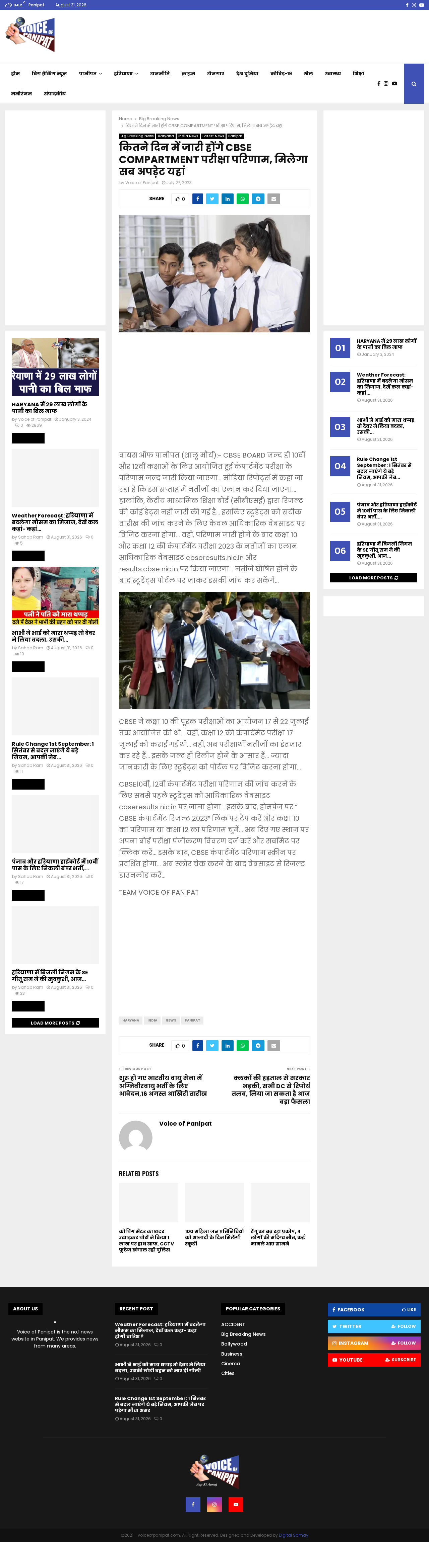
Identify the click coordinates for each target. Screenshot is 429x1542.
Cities (228, 1373)
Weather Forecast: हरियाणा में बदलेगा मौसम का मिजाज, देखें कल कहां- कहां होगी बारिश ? (160, 1330)
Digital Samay (293, 1535)
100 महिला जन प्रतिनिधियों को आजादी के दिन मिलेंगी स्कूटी (214, 1237)
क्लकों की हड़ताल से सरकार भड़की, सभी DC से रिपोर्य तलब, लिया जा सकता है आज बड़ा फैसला (271, 1090)
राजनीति (160, 73)
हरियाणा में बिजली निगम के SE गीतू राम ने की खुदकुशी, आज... (50, 976)
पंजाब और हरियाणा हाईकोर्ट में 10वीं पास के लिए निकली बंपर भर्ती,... (55, 865)
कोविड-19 (281, 73)
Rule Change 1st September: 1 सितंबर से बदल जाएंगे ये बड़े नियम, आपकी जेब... (53, 750)
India (152, 1020)
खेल (308, 73)
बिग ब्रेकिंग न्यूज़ (49, 73)
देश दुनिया (247, 73)
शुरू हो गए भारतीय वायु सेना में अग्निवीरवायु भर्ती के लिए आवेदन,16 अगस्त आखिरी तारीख (163, 1086)
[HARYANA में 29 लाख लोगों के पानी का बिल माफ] (55, 367)
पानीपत (88, 73)
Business (231, 1354)
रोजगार (215, 73)
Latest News (213, 136)
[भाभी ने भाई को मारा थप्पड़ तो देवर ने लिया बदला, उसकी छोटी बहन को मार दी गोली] (55, 596)
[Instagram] (388, 84)
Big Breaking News (137, 136)
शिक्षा (358, 73)
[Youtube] (396, 84)
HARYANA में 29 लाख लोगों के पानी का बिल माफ (49, 408)
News (171, 1020)
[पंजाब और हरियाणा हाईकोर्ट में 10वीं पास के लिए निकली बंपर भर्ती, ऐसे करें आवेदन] (55, 824)
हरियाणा (123, 73)
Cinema (230, 1363)
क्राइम (188, 73)
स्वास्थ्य (333, 73)
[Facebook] (380, 84)
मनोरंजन (21, 93)
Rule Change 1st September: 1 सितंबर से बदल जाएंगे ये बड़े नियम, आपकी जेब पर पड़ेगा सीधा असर (160, 1404)
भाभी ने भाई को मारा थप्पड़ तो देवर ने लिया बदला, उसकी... (53, 636)
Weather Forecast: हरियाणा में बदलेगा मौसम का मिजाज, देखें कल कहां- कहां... (55, 522)
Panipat (235, 136)
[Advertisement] (214, 396)
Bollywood (234, 1344)
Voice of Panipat (142, 182)
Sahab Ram (30, 537)
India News (188, 136)
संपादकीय (55, 93)
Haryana (166, 136)
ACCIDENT (233, 1324)
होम (15, 73)
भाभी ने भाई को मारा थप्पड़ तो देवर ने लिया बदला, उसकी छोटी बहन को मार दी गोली (160, 1367)
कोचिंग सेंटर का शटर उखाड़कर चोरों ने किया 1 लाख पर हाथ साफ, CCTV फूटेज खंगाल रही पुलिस (146, 1240)
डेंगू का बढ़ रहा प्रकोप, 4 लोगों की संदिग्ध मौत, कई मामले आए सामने (278, 1237)
